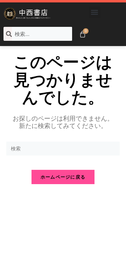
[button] (94, 12)
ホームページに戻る (63, 177)
